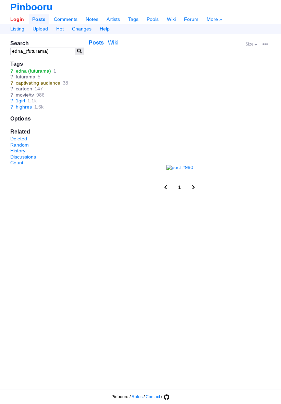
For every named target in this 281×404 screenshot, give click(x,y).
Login (17, 19)
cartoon (24, 88)
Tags (133, 19)
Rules (137, 396)
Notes (92, 19)
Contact (153, 396)
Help (105, 28)
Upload (40, 28)
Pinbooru (31, 7)
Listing (17, 28)
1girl (20, 100)
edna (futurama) (33, 71)
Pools (153, 19)
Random (19, 145)
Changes (81, 28)
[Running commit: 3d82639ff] (166, 396)
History (17, 150)
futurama (25, 76)
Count (16, 162)
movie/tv (25, 95)
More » (214, 19)
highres (24, 107)
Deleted (18, 138)
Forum (191, 19)
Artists (113, 19)
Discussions (23, 157)
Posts (39, 19)
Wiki (171, 19)
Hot (60, 28)
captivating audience (38, 83)
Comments (65, 19)
